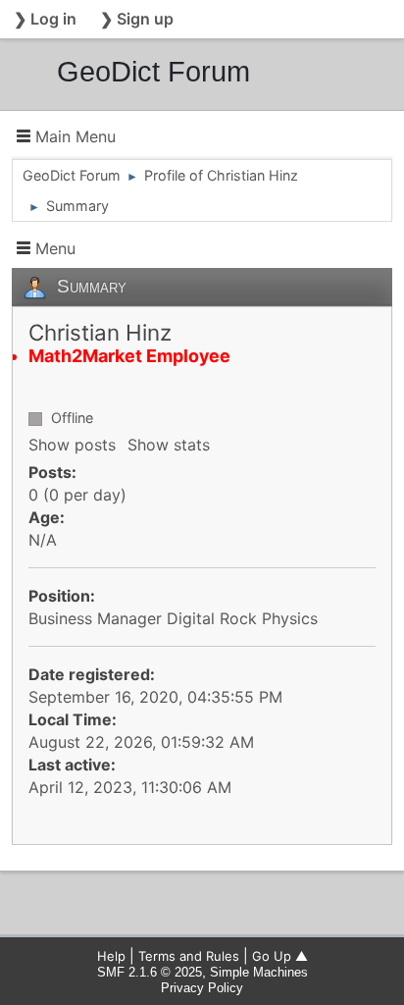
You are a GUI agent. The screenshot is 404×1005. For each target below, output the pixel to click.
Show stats (168, 444)
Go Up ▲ (280, 956)
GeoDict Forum (153, 71)
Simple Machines (259, 972)
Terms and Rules (188, 956)
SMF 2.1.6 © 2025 (149, 972)
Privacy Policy (202, 987)
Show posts (72, 444)
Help (111, 956)
